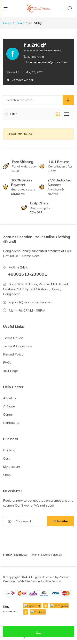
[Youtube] (38, 612)
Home (7, 23)
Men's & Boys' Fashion (47, 554)
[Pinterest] (25, 612)
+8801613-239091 (27, 274)
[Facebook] (32, 605)
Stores (19, 23)
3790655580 (35, 57)
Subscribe (61, 521)
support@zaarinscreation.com (31, 302)
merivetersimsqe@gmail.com (47, 62)
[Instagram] (59, 605)
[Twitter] (45, 605)
